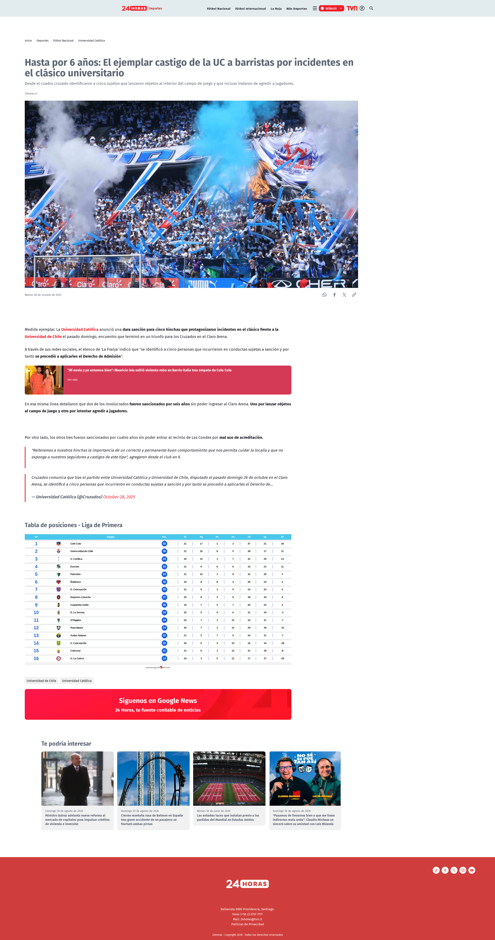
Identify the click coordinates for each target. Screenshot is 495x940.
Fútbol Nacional (218, 8)
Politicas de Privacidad (247, 924)
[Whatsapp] (325, 295)
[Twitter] (344, 295)
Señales (331, 8)
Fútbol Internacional (250, 8)
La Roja (276, 8)
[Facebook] (334, 295)
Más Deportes (297, 8)
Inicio (28, 40)
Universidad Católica (91, 40)
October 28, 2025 (119, 497)
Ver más (72, 380)
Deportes (43, 40)
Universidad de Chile (41, 680)
